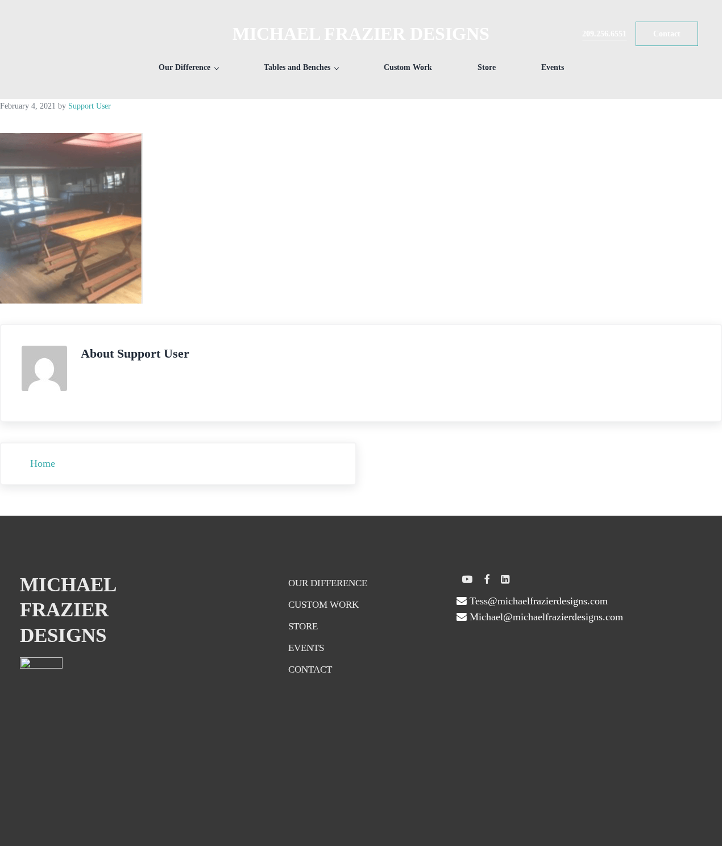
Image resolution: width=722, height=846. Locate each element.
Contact (310, 669)
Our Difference (327, 583)
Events (306, 647)
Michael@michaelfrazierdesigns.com (545, 617)
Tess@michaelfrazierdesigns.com (537, 601)
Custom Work (323, 604)
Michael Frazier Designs (361, 33)
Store (303, 626)
